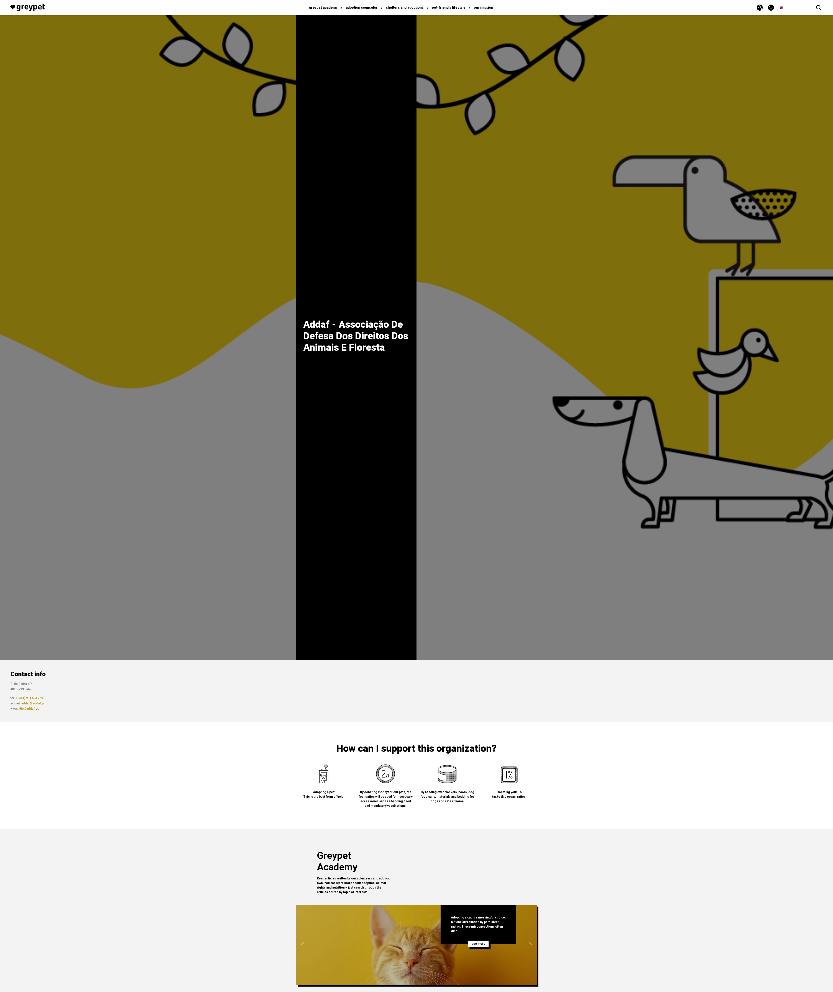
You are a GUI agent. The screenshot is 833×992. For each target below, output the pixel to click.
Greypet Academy (323, 7)
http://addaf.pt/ (28, 708)
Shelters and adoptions (405, 7)
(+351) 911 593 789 (29, 698)
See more (478, 943)
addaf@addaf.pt (32, 703)
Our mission (483, 7)
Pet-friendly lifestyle (449, 7)
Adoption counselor (362, 7)
